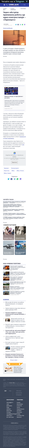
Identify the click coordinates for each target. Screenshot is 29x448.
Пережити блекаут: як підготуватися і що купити (13, 97)
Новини (6, 299)
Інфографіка (14, 364)
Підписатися (14, 162)
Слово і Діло (5, 9)
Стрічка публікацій (13, 9)
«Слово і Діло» (12, 382)
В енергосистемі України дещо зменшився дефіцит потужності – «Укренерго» (13, 210)
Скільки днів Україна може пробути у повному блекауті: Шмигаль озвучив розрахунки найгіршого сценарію (13, 206)
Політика (19, 412)
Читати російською (7, 28)
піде (23, 144)
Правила (19, 395)
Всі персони (10, 417)
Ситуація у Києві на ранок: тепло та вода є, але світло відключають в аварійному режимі (14, 214)
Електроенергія (15, 168)
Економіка (23, 8)
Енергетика (6, 170)
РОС (24, 4)
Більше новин (13, 360)
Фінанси (19, 417)
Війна (13, 170)
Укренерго (6, 168)
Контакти (19, 393)
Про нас (18, 391)
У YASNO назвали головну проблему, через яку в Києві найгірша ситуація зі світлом (14, 218)
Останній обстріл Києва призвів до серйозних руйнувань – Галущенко (14, 202)
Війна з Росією (20, 170)
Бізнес (19, 402)
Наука (18, 407)
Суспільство (20, 415)
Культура (19, 405)
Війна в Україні (7, 173)
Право (18, 414)
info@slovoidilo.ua (14, 423)
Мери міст (9, 415)
